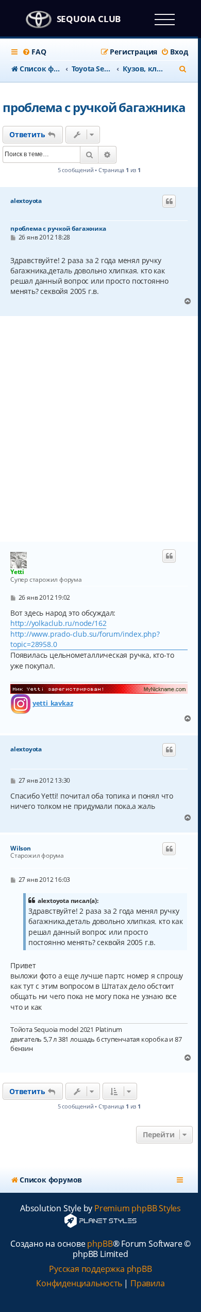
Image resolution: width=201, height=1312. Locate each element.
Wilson (20, 848)
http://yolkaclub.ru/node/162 (58, 623)
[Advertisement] (100, 429)
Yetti (17, 571)
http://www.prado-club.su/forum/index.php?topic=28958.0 (85, 639)
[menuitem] (34, 52)
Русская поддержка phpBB (100, 1269)
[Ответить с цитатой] (169, 201)
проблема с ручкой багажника (94, 107)
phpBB (99, 1244)
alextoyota (26, 201)
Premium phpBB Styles (137, 1208)
